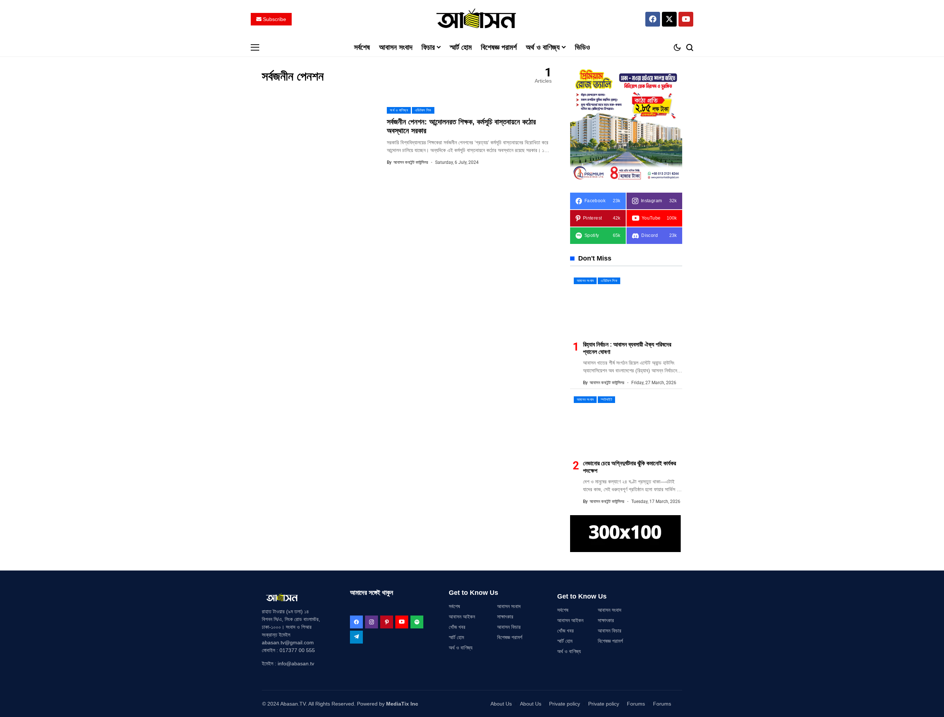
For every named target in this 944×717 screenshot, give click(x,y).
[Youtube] (685, 19)
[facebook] (356, 622)
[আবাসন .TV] (472, 19)
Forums (636, 704)
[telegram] (356, 637)
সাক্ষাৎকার (505, 617)
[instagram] (371, 622)
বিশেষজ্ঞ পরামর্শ (509, 637)
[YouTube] (401, 622)
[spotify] (416, 622)
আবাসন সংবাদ (509, 606)
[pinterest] (386, 622)
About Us (501, 704)
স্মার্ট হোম (456, 637)
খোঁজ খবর (457, 627)
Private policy (564, 704)
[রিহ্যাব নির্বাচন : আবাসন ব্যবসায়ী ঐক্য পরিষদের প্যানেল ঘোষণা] (626, 304)
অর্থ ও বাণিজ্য (460, 648)
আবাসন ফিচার (509, 627)
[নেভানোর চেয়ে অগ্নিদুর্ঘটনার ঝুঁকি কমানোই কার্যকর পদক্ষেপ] (626, 423)
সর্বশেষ (454, 606)
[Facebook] (652, 19)
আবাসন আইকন (462, 617)
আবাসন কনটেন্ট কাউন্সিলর (410, 162)
